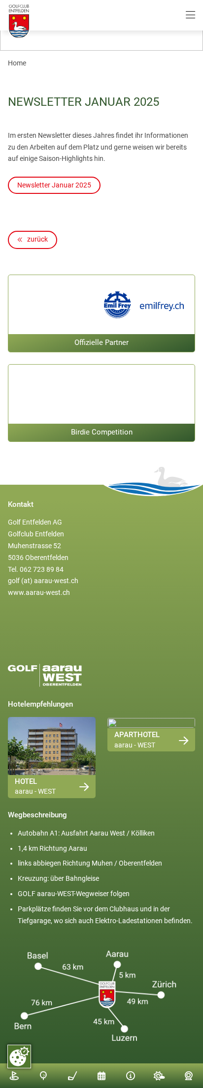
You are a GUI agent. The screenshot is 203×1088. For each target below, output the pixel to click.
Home (17, 63)
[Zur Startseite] (19, 21)
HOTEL (26, 781)
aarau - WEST (35, 791)
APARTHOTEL (137, 734)
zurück (37, 239)
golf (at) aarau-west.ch (43, 581)
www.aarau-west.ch (39, 592)
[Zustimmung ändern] (19, 1056)
